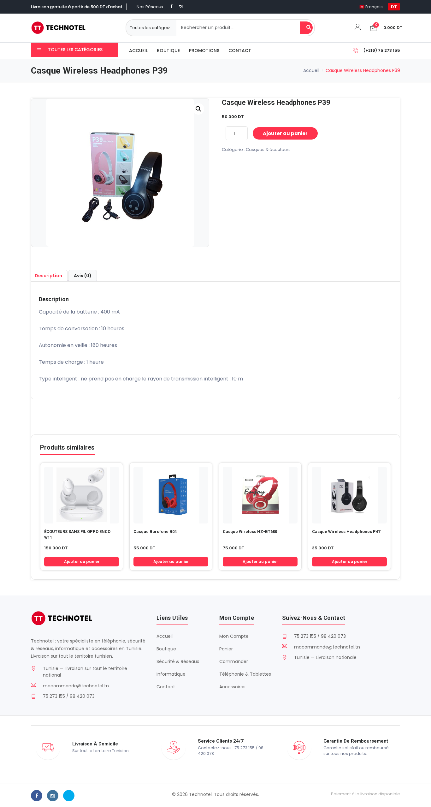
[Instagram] (180, 6)
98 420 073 (333, 636)
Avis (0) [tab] (83, 275)
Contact (239, 50)
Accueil (138, 50)
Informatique (171, 674)
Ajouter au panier (285, 133)
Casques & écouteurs (268, 149)
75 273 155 (305, 636)
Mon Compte (234, 636)
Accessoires (232, 687)
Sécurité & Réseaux (177, 661)
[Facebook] (172, 6)
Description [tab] (48, 275)
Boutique (168, 50)
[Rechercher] (306, 27)
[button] (198, 109)
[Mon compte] (358, 27)
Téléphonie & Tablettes (245, 674)
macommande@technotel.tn (76, 686)
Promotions (204, 50)
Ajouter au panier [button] (81, 561)
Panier (226, 649)
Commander (233, 661)
